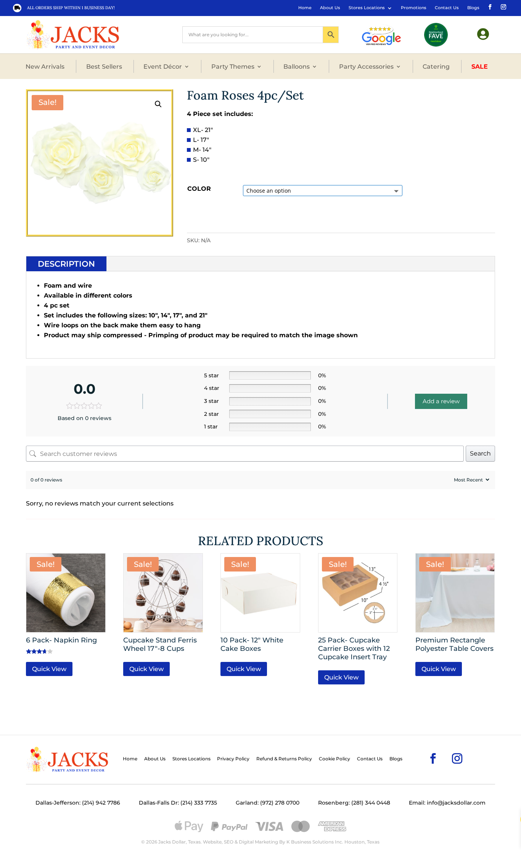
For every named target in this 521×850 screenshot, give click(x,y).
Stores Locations (367, 7)
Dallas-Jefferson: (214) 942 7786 (77, 803)
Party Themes (232, 66)
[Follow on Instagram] (502, 6)
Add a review (441, 401)
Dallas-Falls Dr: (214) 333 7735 (178, 803)
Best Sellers (104, 66)
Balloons (296, 66)
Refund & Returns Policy (284, 758)
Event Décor (162, 66)
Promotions (413, 7)
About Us (330, 7)
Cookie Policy (334, 758)
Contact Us (447, 7)
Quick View (49, 669)
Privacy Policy (233, 758)
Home (305, 7)
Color (199, 188)
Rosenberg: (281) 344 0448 (354, 803)
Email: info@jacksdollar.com (447, 803)
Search (480, 453)
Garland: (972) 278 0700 (267, 803)
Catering (436, 66)
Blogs (473, 7)
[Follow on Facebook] (489, 6)
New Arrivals (45, 66)
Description (66, 264)
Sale (479, 66)
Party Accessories (366, 66)
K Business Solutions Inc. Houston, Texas (332, 842)
